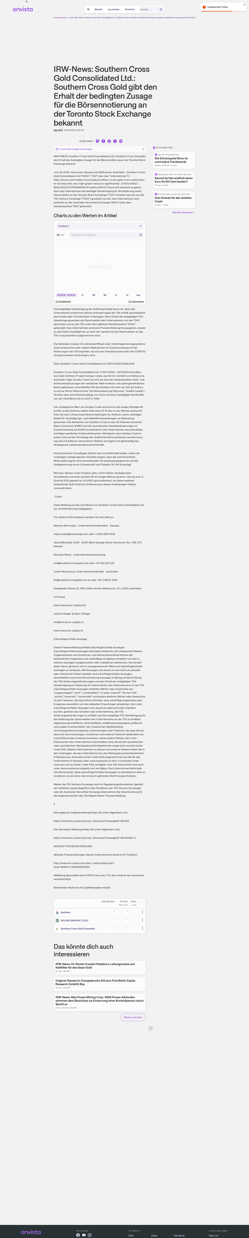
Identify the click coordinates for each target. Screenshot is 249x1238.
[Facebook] (103, 141)
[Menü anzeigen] (88, 9)
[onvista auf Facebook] (78, 1235)
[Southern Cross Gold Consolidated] (58, 928)
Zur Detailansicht (63, 301)
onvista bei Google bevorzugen (76, 149)
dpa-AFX (58, 130)
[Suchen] (161, 9)
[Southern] (58, 912)
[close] (245, 4)
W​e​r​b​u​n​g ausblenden (149, 39)
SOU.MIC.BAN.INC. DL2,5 (74, 920)
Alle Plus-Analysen (182, 212)
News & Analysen (60, 17)
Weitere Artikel (133, 1017)
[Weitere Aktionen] (142, 912)
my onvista (113, 9)
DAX (131, 1235)
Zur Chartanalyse (136, 301)
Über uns (213, 1235)
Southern (65, 912)
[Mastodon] (97, 141)
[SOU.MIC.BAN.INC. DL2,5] (58, 920)
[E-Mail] (121, 141)
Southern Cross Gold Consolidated (79, 928)
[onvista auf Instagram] (89, 1235)
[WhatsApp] (109, 141)
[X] (115, 141)
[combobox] (106, 235)
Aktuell (98, 9)
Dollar (154, 1235)
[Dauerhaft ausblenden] (143, 149)
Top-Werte (179, 1235)
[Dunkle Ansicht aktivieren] (27, 1)
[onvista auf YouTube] (84, 1235)
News (71, 17)
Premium (130, 9)
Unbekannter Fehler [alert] (217, 7)
